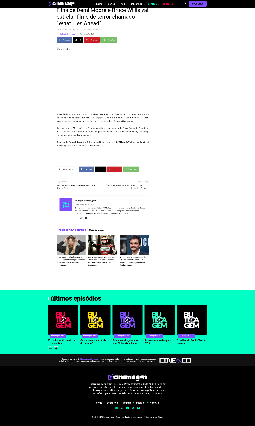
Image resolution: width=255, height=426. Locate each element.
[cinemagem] (64, 3)
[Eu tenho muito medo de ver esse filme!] (63, 320)
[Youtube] (87, 218)
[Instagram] (82, 218)
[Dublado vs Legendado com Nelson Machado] (127, 320)
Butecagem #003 (186, 336)
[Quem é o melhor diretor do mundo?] (95, 320)
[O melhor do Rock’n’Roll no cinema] (192, 320)
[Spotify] (122, 408)
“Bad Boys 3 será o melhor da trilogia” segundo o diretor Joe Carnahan (127, 186)
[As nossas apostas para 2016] (159, 320)
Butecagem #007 (58, 336)
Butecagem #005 (122, 336)
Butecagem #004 (154, 336)
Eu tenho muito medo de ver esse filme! (61, 341)
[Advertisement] (103, 155)
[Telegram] (127, 408)
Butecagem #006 (90, 336)
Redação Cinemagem (68, 34)
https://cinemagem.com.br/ (84, 204)
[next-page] (62, 270)
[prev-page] (58, 270)
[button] (185, 4)
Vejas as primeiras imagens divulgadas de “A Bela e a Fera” (76, 186)
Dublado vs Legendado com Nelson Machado (125, 341)
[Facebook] (77, 218)
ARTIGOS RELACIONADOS (72, 230)
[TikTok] (133, 408)
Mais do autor (96, 230)
